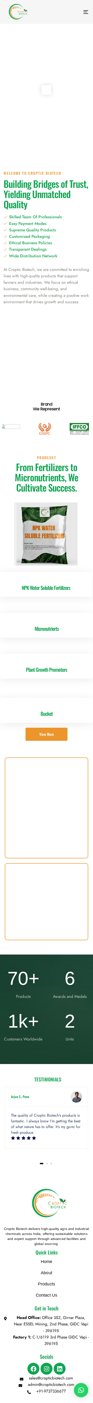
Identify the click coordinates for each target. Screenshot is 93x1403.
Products (46, 1284)
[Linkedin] (60, 1369)
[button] (81, 1390)
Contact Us (46, 1295)
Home (46, 1261)
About (46, 1272)
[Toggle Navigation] (74, 12)
